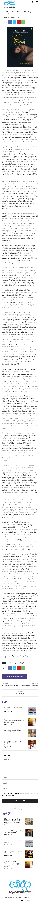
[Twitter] (14, 22)
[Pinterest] (19, 22)
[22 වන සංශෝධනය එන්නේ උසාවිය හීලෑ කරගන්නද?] (29, 833)
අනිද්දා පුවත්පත (23, 663)
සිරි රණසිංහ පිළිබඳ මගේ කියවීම (10, 685)
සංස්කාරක (6, 17)
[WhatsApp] (23, 22)
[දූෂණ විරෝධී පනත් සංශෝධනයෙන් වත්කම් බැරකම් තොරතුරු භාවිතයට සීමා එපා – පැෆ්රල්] (32, 722)
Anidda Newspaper (12, 663)
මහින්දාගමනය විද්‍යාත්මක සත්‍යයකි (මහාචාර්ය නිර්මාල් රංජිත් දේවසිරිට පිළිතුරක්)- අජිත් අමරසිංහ (14, 821)
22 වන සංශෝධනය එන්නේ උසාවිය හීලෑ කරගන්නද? (12, 831)
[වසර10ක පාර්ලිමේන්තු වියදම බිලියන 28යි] (29, 854)
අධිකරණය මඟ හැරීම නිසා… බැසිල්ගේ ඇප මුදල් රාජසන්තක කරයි (13, 743)
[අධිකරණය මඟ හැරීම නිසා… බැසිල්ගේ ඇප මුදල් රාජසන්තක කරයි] (32, 744)
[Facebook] (10, 22)
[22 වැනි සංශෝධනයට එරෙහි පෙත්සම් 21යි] (32, 711)
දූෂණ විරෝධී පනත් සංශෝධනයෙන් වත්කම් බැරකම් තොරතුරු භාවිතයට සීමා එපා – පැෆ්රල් (15, 720)
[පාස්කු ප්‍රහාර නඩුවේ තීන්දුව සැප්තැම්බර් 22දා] (32, 733)
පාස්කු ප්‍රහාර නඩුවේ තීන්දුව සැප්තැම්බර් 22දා (12, 731)
